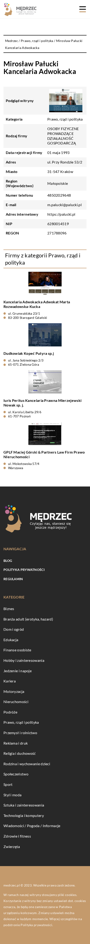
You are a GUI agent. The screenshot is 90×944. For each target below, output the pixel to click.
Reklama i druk (15, 743)
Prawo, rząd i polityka (65, 119)
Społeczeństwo (15, 774)
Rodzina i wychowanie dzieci (26, 764)
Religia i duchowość (19, 753)
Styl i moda (12, 795)
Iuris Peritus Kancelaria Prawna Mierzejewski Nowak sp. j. (42, 402)
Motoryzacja (13, 691)
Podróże (10, 712)
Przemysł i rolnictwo (20, 732)
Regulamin (13, 579)
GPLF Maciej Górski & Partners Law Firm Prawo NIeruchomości (44, 454)
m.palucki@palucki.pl (64, 204)
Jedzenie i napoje (17, 671)
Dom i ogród (13, 629)
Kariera (9, 681)
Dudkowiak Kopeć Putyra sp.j (28, 353)
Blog (7, 561)
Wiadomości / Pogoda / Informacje (31, 825)
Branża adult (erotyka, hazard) (28, 619)
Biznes (8, 608)
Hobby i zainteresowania (23, 660)
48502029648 (59, 195)
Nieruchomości (15, 701)
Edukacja (10, 639)
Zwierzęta (11, 846)
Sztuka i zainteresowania (23, 805)
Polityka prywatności (24, 570)
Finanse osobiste (17, 650)
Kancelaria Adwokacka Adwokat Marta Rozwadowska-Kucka (36, 304)
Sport (8, 784)
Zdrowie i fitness (17, 836)
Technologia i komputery (23, 815)
